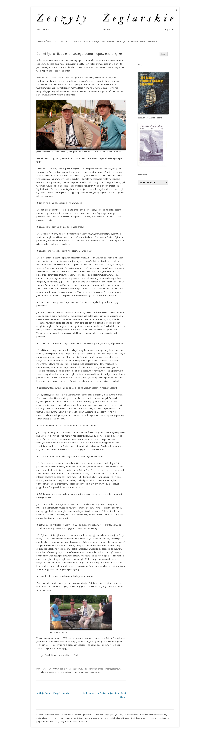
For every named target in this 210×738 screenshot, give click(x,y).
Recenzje (121, 41)
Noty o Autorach (136, 41)
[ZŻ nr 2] (152, 165)
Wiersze (77, 41)
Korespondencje (91, 41)
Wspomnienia (108, 41)
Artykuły (59, 41)
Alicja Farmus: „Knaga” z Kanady (52, 693)
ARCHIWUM (152, 41)
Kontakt (170, 41)
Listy (68, 41)
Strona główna (43, 41)
